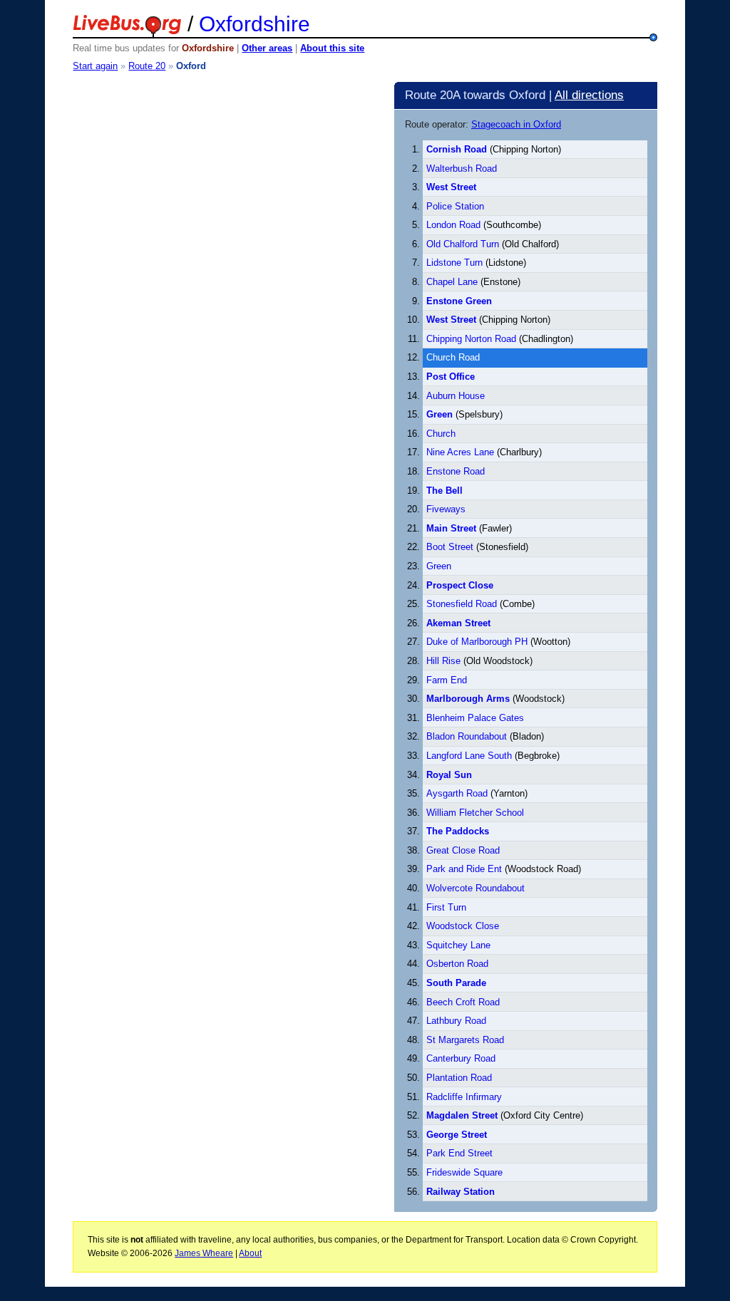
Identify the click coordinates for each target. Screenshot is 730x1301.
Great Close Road (463, 850)
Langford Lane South (469, 755)
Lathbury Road (456, 1020)
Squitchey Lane (458, 945)
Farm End (446, 680)
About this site (332, 48)
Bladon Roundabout (466, 736)
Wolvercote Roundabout (475, 888)
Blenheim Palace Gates (475, 717)
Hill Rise (443, 660)
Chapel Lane (452, 281)
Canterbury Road (460, 1058)
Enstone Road (455, 471)
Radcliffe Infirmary (464, 1097)
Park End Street (459, 1153)
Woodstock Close (462, 926)
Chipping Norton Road (471, 338)
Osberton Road (457, 963)
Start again (95, 66)
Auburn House (455, 395)
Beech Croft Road (463, 1002)
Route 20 (146, 66)
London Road (453, 224)
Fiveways (446, 509)
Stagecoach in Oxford (516, 124)
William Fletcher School (475, 812)
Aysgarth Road (457, 793)
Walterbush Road (461, 168)
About (250, 1253)
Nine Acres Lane (460, 452)
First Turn (446, 907)
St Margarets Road (465, 1040)
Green (438, 566)
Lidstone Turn (454, 262)
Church (441, 433)
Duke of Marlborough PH (477, 641)
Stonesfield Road (461, 603)
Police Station (455, 206)
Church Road (453, 357)
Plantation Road (459, 1077)
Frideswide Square (464, 1172)
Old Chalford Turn (464, 244)
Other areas (267, 48)
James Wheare (204, 1253)
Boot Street (449, 546)
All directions (589, 95)
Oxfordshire (254, 24)
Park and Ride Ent (464, 869)
